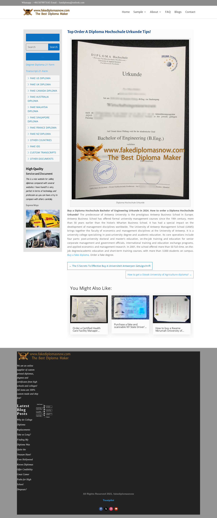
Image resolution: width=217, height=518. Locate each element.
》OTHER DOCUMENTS (40, 158)
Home (126, 12)
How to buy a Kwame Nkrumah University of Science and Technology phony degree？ (169, 329)
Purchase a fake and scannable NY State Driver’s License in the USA (130, 325)
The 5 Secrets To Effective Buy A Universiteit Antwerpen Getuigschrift (110, 265)
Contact (190, 12)
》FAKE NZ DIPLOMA (39, 133)
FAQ (168, 12)
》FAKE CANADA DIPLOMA (42, 90)
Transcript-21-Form (37, 71)
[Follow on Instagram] (111, 509)
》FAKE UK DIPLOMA (39, 84)
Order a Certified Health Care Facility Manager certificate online (87, 329)
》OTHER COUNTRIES (40, 140)
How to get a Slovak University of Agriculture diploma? (159, 274)
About (154, 12)
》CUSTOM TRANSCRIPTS (42, 152)
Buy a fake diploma (78, 254)
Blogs (178, 12)
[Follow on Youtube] (116, 509)
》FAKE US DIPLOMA (39, 78)
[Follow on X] (106, 509)
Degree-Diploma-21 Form (40, 64)
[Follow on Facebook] (101, 509)
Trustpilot (108, 500)
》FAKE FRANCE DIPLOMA (42, 127)
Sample (138, 12)
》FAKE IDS (34, 146)
